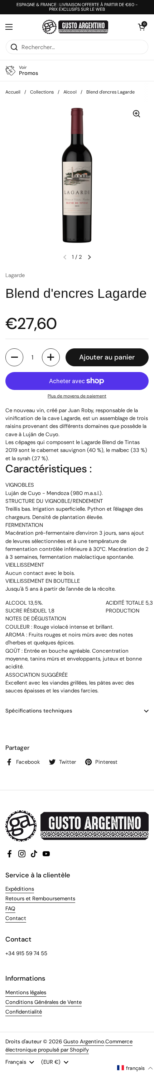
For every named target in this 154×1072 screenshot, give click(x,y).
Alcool (70, 92)
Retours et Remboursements (40, 898)
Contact (15, 918)
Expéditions (19, 888)
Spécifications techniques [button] (38, 710)
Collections (42, 92)
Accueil (12, 92)
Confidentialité (23, 1011)
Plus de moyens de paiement (77, 396)
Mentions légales (25, 992)
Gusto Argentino (83, 1041)
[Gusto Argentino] (75, 27)
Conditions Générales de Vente (43, 1002)
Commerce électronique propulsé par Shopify (69, 1045)
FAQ (10, 908)
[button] (141, 27)
